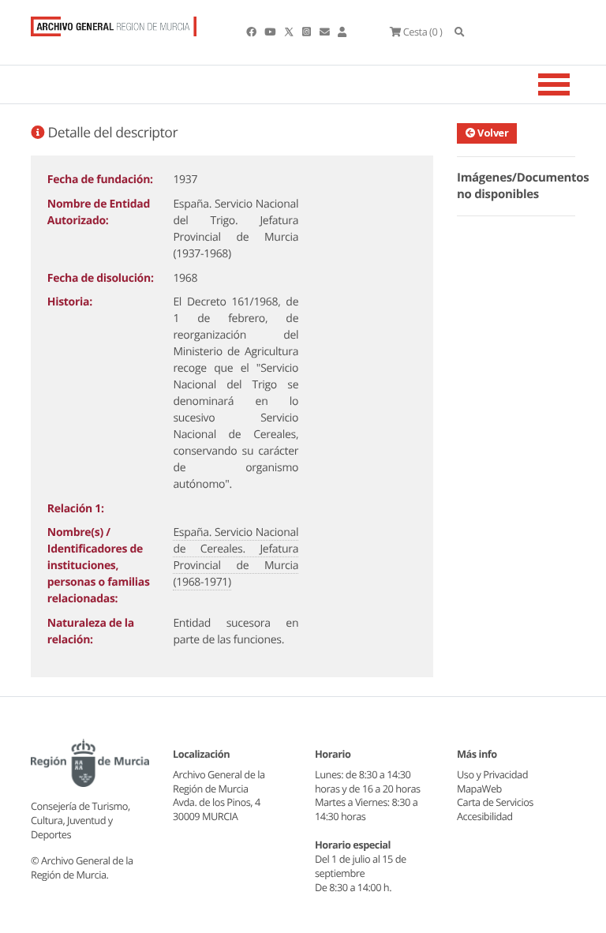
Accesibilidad (485, 816)
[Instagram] (307, 31)
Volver (492, 133)
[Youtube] (270, 31)
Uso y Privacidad (492, 774)
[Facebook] (252, 31)
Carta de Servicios (495, 802)
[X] (290, 31)
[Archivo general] (113, 23)
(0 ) (422, 31)
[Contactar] (325, 31)
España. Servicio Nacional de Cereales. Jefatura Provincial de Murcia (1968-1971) (235, 557)
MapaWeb (479, 788)
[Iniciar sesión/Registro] (342, 31)
